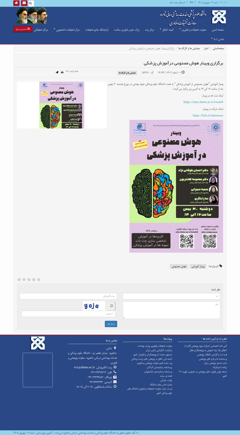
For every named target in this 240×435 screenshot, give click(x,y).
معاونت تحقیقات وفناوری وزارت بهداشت (154, 346)
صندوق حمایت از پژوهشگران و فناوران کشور (152, 354)
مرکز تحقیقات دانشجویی (68, 29)
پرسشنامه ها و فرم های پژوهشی (213, 359)
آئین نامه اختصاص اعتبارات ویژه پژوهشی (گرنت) (205, 346)
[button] (23, 29)
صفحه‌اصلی (218, 48)
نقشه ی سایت (166, 376)
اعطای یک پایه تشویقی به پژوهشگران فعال (208, 350)
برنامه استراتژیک (220, 367)
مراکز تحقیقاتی (40, 29)
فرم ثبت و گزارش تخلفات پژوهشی (212, 354)
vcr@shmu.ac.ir (84, 367)
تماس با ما (218, 39)
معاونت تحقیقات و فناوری (193, 29)
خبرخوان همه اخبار (177, 3)
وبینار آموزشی (198, 266)
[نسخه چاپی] (62, 72)
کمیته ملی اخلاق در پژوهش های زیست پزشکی (151, 359)
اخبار (206, 48)
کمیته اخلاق (168, 29)
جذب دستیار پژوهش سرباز (215, 363)
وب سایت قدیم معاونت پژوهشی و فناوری (154, 363)
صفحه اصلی (218, 29)
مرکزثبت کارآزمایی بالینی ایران (159, 350)
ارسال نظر (111, 324)
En (191, 3)
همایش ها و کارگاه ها (189, 48)
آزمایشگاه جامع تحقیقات (96, 29)
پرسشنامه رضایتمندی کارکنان (159, 367)
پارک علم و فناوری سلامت (126, 29)
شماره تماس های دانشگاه (161, 384)
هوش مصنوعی (179, 266)
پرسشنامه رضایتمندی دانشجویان (158, 372)
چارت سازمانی (166, 380)
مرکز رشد (149, 29)
